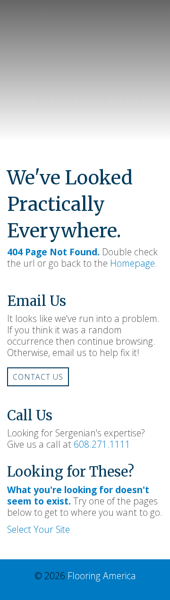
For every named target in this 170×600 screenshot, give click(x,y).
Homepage (132, 263)
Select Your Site (38, 529)
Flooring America (102, 575)
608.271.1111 (102, 444)
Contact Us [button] (38, 377)
